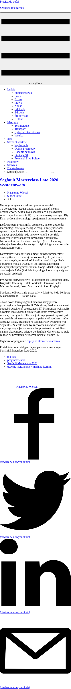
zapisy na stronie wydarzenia (43, 341)
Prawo (18, 102)
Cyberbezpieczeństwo (27, 132)
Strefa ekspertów (17, 142)
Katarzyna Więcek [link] (17, 192)
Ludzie (11, 89)
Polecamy (13, 161)
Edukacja (20, 109)
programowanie (16, 360)
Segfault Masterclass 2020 (22, 363)
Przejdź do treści (9, 1)
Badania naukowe (25, 151)
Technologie (22, 125)
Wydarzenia (21, 145)
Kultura (19, 119)
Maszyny (12, 122)
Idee (9, 138)
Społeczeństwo (23, 92)
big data (11, 356)
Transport (20, 128)
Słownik (12, 165)
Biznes (18, 99)
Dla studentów (15, 168)
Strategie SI (21, 155)
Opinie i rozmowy (25, 148)
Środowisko (21, 115)
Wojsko (19, 135)
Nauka (18, 105)
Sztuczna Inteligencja (12, 7)
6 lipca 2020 (14, 195)
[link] (8, 386)
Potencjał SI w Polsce (27, 158)
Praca (18, 96)
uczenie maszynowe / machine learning (29, 366)
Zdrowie (19, 112)
